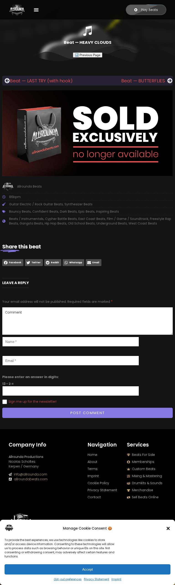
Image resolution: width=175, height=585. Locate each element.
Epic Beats (86, 211)
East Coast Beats (91, 219)
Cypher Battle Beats (61, 219)
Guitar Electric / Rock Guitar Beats (36, 204)
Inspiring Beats (107, 211)
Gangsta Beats (31, 223)
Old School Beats (81, 223)
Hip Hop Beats (55, 223)
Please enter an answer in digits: (30, 377)
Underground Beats (111, 223)
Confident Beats (45, 211)
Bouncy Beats (20, 211)
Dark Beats (68, 211)
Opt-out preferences (68, 579)
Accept (87, 569)
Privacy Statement (96, 579)
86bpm (15, 197)
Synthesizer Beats (78, 204)
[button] (168, 528)
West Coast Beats (143, 223)
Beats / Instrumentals (26, 219)
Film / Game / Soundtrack (127, 219)
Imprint (116, 579)
